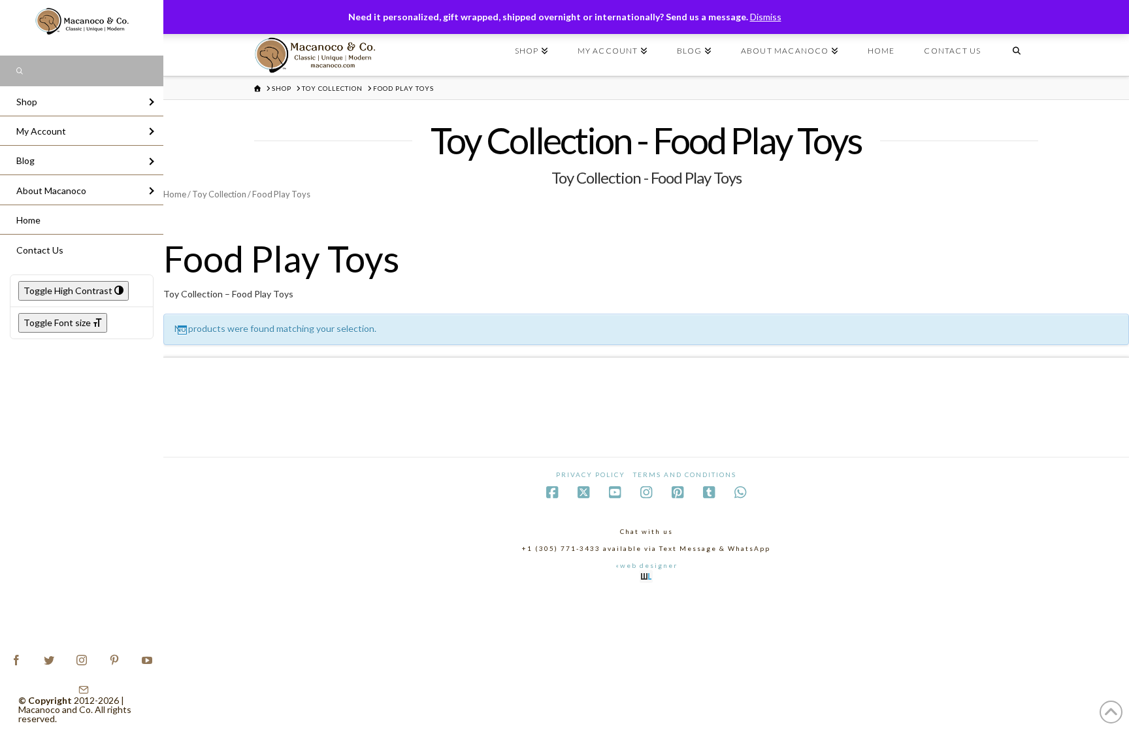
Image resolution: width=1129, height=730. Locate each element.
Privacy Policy (590, 474)
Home (174, 194)
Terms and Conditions (684, 474)
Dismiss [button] (765, 16)
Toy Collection (219, 194)
